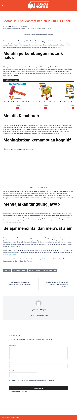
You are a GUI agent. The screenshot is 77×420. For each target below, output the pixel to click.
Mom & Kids (25, 28)
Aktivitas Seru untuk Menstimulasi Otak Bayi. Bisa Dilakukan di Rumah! (57, 284)
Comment (13, 345)
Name (11, 363)
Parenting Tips (35, 28)
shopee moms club (49, 270)
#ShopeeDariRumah (19, 270)
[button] (2, 5)
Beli (17, 107)
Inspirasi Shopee (12, 26)
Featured (16, 28)
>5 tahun (7, 270)
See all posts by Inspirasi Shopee (38, 315)
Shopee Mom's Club (49, 28)
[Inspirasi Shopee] (38, 5)
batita (38, 270)
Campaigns (7, 28)
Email (11, 371)
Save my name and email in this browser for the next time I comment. (33, 380)
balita (31, 270)
